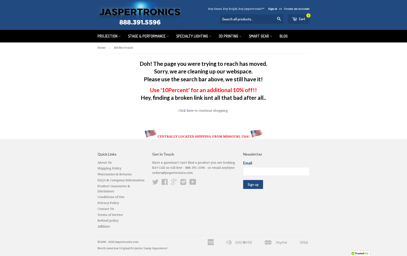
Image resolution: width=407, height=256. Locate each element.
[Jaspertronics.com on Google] (174, 183)
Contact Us (106, 209)
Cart (303, 17)
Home (102, 47)
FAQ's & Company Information (121, 180)
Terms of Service (110, 215)
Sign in (272, 8)
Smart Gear (259, 36)
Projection (108, 36)
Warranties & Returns (115, 174)
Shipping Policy (109, 168)
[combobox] (252, 19)
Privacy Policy (108, 203)
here (190, 111)
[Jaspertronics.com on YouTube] (193, 183)
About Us (105, 163)
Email (247, 163)
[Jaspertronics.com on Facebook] (165, 183)
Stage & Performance (147, 36)
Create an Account (296, 8)
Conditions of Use (111, 197)
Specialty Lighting (192, 36)
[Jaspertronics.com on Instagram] (183, 183)
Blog (284, 36)
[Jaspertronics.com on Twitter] (155, 183)
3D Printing (229, 36)
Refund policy (108, 220)
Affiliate (104, 226)
